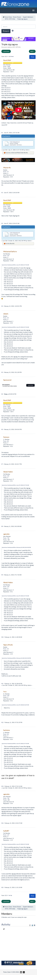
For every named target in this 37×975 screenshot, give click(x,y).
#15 (2, 887)
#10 (2, 637)
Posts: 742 (6, 538)
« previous (6, 51)
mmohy (8, 243)
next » (32, 51)
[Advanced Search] (13, 31)
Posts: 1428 (6, 66)
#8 (2, 526)
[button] (32, 57)
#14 (2, 823)
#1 (2, 132)
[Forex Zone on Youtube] (21, 972)
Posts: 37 (6, 171)
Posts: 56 (6, 734)
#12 (2, 722)
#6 (2, 394)
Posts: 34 (6, 649)
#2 (2, 192)
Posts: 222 (6, 476)
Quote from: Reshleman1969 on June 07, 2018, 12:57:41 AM (15, 264)
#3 (2, 223)
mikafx (13, 152)
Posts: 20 (6, 318)
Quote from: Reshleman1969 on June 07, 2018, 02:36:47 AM (15, 704)
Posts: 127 (6, 835)
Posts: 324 (6, 695)
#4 (2, 306)
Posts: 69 (6, 441)
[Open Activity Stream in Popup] (30, 925)
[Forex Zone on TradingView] (23, 972)
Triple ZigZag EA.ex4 (15, 142)
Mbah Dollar (20, 152)
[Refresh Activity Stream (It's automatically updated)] (32, 925)
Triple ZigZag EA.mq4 (15, 232)
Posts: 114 (6, 255)
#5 (2, 372)
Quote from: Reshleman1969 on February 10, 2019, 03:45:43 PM (16, 547)
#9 (2, 575)
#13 (2, 786)
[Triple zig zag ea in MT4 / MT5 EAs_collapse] (34, 925)
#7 (2, 464)
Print (32, 57)
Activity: (6, 924)
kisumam (8, 152)
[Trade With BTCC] (18, 963)
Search (6, 31)
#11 (2, 683)
